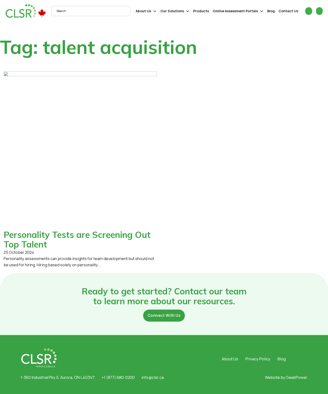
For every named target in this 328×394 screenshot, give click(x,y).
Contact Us (288, 11)
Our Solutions (172, 11)
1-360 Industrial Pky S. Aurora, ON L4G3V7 (58, 377)
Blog (271, 11)
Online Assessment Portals (235, 11)
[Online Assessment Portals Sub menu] (261, 11)
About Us (143, 11)
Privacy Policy (257, 359)
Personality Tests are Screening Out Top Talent (77, 239)
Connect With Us (164, 315)
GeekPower (296, 377)
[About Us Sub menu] (155, 11)
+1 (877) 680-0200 (118, 377)
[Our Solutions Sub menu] (187, 11)
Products (201, 11)
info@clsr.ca (152, 377)
